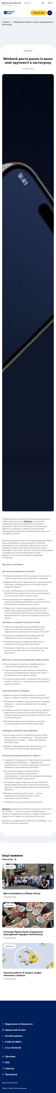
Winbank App (38, 13)
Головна (5, 22)
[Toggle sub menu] (49, 12)
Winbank (28, 521)
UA (49, 3)
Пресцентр (7, 859)
